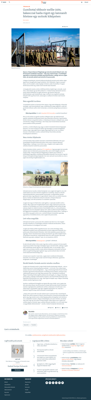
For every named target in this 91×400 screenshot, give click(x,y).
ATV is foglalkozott (47, 149)
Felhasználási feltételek (9, 387)
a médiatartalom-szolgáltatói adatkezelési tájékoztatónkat (48, 335)
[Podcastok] (82, 2)
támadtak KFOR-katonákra (48, 113)
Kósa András (26, 20)
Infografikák (27, 392)
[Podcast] (59, 382)
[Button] (65, 27)
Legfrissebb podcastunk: (13, 341)
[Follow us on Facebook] (50, 382)
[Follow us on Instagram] (53, 382)
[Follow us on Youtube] (47, 382)
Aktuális (27, 384)
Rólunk (6, 382)
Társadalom (26, 6)
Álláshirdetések (8, 389)
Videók (26, 389)
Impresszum (7, 394)
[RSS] (56, 382)
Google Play (73, 345)
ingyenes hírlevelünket (67, 359)
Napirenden (28, 382)
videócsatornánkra (66, 365)
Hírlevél (86, 2)
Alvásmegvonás (41, 240)
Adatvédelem (7, 384)
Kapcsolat (6, 392)
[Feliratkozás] (62, 382)
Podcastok (27, 387)
